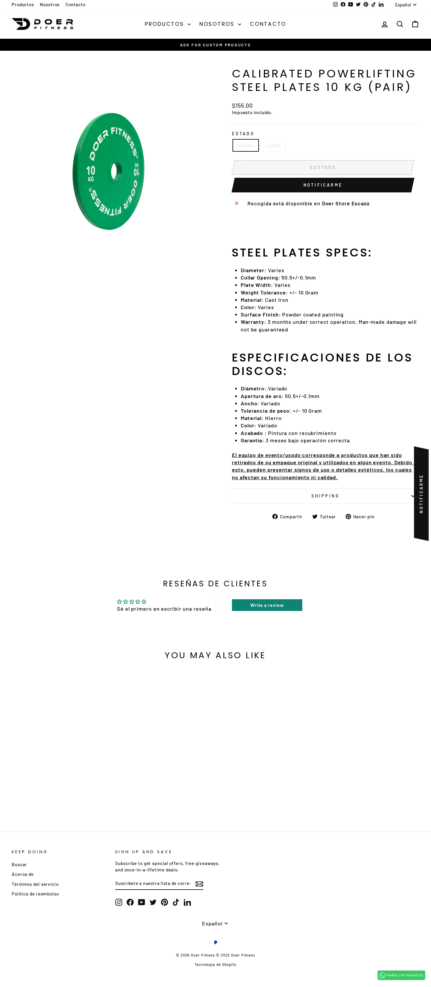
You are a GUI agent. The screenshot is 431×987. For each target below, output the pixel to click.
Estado (243, 133)
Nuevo (245, 145)
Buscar (19, 864)
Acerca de (23, 874)
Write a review (267, 605)
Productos (23, 4)
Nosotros (50, 4)
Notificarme (322, 184)
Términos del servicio (35, 884)
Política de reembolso (35, 893)
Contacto (75, 4)
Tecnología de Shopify (215, 964)
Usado (273, 145)
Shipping (325, 495)
